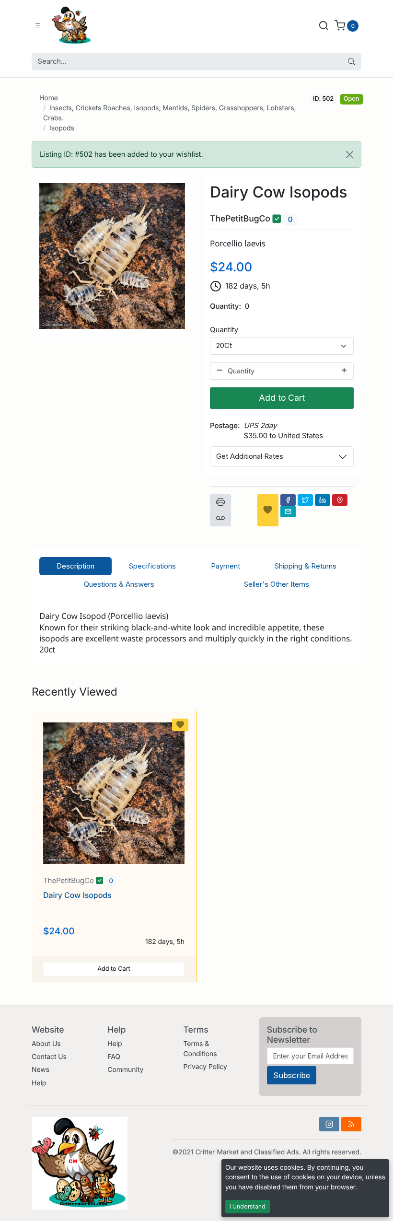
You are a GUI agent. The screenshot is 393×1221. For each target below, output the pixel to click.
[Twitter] (305, 500)
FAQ (113, 1057)
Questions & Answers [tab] (119, 584)
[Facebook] (288, 500)
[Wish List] (267, 510)
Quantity (224, 329)
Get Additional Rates (249, 456)
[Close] (349, 154)
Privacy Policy (205, 1067)
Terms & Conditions (200, 1049)
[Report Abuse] (220, 518)
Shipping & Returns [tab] (305, 565)
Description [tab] (75, 565)
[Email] (288, 511)
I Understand (248, 1206)
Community (125, 1070)
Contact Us (49, 1057)
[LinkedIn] (322, 500)
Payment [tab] (225, 565)
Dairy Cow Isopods (77, 895)
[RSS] (351, 1124)
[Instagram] (329, 1124)
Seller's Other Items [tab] (276, 584)
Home (48, 98)
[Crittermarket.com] (88, 25)
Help (39, 1083)
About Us (46, 1044)
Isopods (61, 128)
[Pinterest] (339, 500)
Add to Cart (282, 398)
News (40, 1070)
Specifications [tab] (152, 565)
